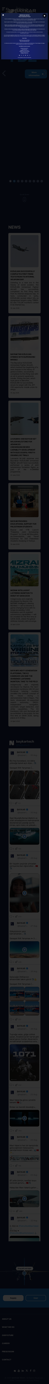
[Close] (45, 16)
